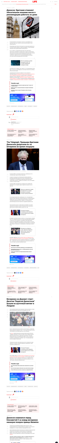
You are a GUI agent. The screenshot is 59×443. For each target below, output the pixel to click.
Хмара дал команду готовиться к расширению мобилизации (33, 131)
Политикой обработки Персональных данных (22, 4)
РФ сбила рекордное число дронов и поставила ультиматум (33, 135)
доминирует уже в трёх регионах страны (27, 76)
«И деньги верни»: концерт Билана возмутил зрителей (33, 406)
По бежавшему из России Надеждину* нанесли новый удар (11, 292)
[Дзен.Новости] (15, 111)
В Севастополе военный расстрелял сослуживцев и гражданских (22, 131)
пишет (12, 333)
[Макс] (17, 111)
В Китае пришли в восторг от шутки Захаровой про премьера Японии (11, 135)
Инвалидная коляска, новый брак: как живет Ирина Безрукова (22, 292)
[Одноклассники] (22, 111)
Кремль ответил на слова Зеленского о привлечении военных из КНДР (11, 410)
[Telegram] (19, 111)
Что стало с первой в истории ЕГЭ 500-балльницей (11, 131)
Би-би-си (11, 434)
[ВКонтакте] (20, 111)
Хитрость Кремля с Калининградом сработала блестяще (22, 135)
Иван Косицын (12, 264)
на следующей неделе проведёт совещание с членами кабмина (23, 79)
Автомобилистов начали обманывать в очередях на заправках (33, 410)
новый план (22, 77)
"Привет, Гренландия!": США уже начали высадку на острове (22, 288)
